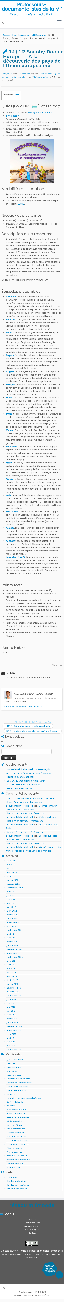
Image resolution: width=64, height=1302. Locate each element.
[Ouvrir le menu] (59, 22)
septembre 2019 (14, 995)
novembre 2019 (14, 987)
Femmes (11, 1094)
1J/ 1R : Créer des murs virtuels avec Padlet (27, 726)
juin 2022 (11, 899)
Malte (9, 462)
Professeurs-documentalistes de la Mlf (32, 6)
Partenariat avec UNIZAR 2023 (22, 788)
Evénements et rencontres (19, 1082)
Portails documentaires (18, 1144)
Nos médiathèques (16, 1128)
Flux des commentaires (18, 1185)
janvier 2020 (12, 984)
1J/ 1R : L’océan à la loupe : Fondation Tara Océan (32, 731)
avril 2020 (11, 972)
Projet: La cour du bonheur (20, 776)
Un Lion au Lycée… (48, 817)
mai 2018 (11, 1041)
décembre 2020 (14, 949)
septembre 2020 (15, 957)
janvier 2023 (12, 880)
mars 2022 (12, 910)
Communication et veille (18, 1078)
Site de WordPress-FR (17, 1188)
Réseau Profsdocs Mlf (17, 1155)
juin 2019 (10, 1003)
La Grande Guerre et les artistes (23, 784)
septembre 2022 (15, 887)
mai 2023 (11, 864)
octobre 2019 (13, 991)
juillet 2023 (12, 860)
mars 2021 (11, 937)
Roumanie (11, 446)
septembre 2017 (14, 1049)
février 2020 (12, 980)
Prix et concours (14, 1148)
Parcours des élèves (16, 1136)
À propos (32, 1219)
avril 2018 (11, 1045)
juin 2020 (11, 964)
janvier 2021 (12, 945)
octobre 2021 (13, 926)
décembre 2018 (14, 1026)
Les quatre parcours (16, 1113)
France (9, 397)
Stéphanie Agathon (40, 77)
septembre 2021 (14, 930)
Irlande (9, 479)
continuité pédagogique (49, 74)
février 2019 (12, 1018)
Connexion (12, 1177)
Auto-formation (14, 1075)
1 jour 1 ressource (20, 34)
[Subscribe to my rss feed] (3, 23)
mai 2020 (11, 968)
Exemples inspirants (16, 1090)
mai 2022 (11, 903)
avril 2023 (11, 868)
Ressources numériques (18, 1159)
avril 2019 (11, 1011)
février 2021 (12, 941)
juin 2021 (10, 934)
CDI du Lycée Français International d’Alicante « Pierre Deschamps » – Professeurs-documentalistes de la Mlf (30, 802)
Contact (32, 1233)
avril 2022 (11, 907)
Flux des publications (16, 1181)
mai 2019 (11, 1007)
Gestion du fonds (15, 1101)
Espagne (10, 384)
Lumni (21, 203)
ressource (5, 77)
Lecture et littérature (16, 1109)
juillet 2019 (11, 999)
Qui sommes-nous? (32, 1226)
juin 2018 (10, 1038)
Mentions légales (32, 1229)
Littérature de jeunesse (18, 1117)
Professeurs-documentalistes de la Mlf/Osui (31, 1295)
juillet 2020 (12, 961)
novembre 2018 (14, 1030)
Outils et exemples (15, 1132)
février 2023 (12, 876)
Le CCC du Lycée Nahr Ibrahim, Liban (26, 780)
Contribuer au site (32, 1223)
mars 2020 (12, 976)
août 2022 (11, 891)
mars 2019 (11, 1014)
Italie (8, 495)
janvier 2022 (12, 918)
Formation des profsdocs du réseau (24, 1098)
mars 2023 (12, 872)
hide (17, 94)
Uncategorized (14, 1167)
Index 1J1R (11, 1105)
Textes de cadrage (16, 1163)
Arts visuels (12, 1071)
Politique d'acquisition (17, 1140)
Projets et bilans (14, 1152)
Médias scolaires (15, 1121)
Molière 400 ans (14, 1125)
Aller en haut (57, 665)
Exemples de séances (17, 1086)
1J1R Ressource (38, 34)
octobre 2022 (13, 884)
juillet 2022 (12, 895)
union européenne (20, 77)
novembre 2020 (14, 953)
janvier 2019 (12, 1022)
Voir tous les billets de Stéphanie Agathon (23, 706)
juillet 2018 (11, 1034)
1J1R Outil (11, 1063)
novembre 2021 (14, 922)
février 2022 (12, 914)
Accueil (6, 34)
